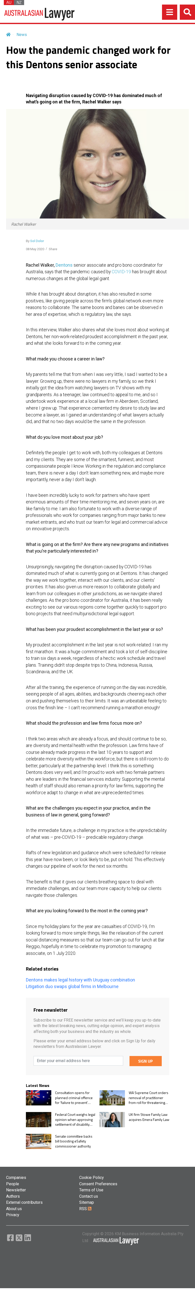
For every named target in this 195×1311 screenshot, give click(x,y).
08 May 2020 (35, 249)
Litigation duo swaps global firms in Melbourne (72, 986)
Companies (16, 1177)
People (12, 1183)
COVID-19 (121, 271)
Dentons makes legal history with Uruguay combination (80, 979)
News (22, 34)
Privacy (12, 1214)
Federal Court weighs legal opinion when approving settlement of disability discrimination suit (75, 1119)
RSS (83, 1208)
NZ (19, 2)
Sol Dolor (37, 241)
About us (14, 1208)
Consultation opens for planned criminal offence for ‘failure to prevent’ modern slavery (74, 1097)
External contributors (24, 1202)
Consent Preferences (98, 1183)
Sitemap (86, 1202)
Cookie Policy (91, 1177)
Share (53, 249)
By (35, 241)
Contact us (88, 1196)
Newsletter (16, 1190)
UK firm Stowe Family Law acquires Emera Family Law (149, 1117)
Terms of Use (91, 1190)
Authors (13, 1196)
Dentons (64, 265)
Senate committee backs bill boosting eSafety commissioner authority (73, 1141)
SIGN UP (145, 1061)
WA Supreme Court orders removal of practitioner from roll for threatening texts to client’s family (148, 1097)
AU (8, 2)
